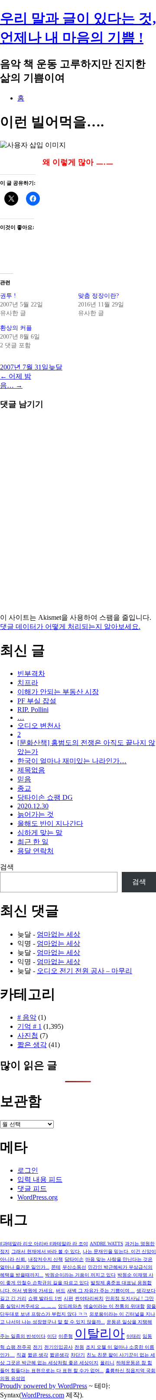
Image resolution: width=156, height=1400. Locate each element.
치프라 (27, 682)
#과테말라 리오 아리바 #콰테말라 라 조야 (44, 1243)
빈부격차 (31, 673)
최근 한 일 (33, 841)
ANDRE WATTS (106, 1243)
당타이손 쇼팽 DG (45, 797)
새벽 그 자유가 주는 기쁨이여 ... (101, 1290)
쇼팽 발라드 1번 (45, 1298)
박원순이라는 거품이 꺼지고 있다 (80, 1275)
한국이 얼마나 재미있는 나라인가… (72, 761)
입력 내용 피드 (39, 1179)
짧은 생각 (32, 1044)
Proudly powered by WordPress (43, 1386)
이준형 (65, 1336)
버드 (60, 1290)
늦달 (55, 367)
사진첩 (27, 1035)
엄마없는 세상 (58, 934)
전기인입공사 (58, 1347)
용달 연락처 (35, 851)
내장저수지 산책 (45, 1259)
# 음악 (26, 1017)
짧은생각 (59, 1355)
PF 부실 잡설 (36, 701)
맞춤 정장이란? (98, 296)
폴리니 (107, 1362)
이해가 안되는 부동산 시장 (58, 691)
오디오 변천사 (39, 725)
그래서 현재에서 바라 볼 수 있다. (46, 1251)
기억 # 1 (29, 1026)
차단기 (78, 1355)
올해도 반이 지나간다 (50, 823)
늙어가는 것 (35, 814)
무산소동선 (74, 1267)
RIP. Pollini (33, 709)
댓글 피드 (32, 1188)
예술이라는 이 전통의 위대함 (114, 1306)
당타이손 (74, 1259)
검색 (7, 867)
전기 (37, 1347)
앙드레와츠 (70, 1306)
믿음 (24, 779)
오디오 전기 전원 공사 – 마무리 (84, 970)
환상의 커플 (16, 328)
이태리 (134, 1336)
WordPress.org (37, 1197)
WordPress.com (42, 1395)
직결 (21, 1355)
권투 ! (8, 296)
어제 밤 (15, 376)
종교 (24, 788)
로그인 (27, 1170)
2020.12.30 (33, 806)
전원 (79, 1347)
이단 (52, 1336)
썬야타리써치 (89, 1298)
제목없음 (31, 770)
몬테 (56, 1267)
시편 (68, 1298)
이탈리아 (100, 1333)
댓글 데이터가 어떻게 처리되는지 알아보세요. (70, 626)
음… (11, 385)
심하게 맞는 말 (39, 832)
